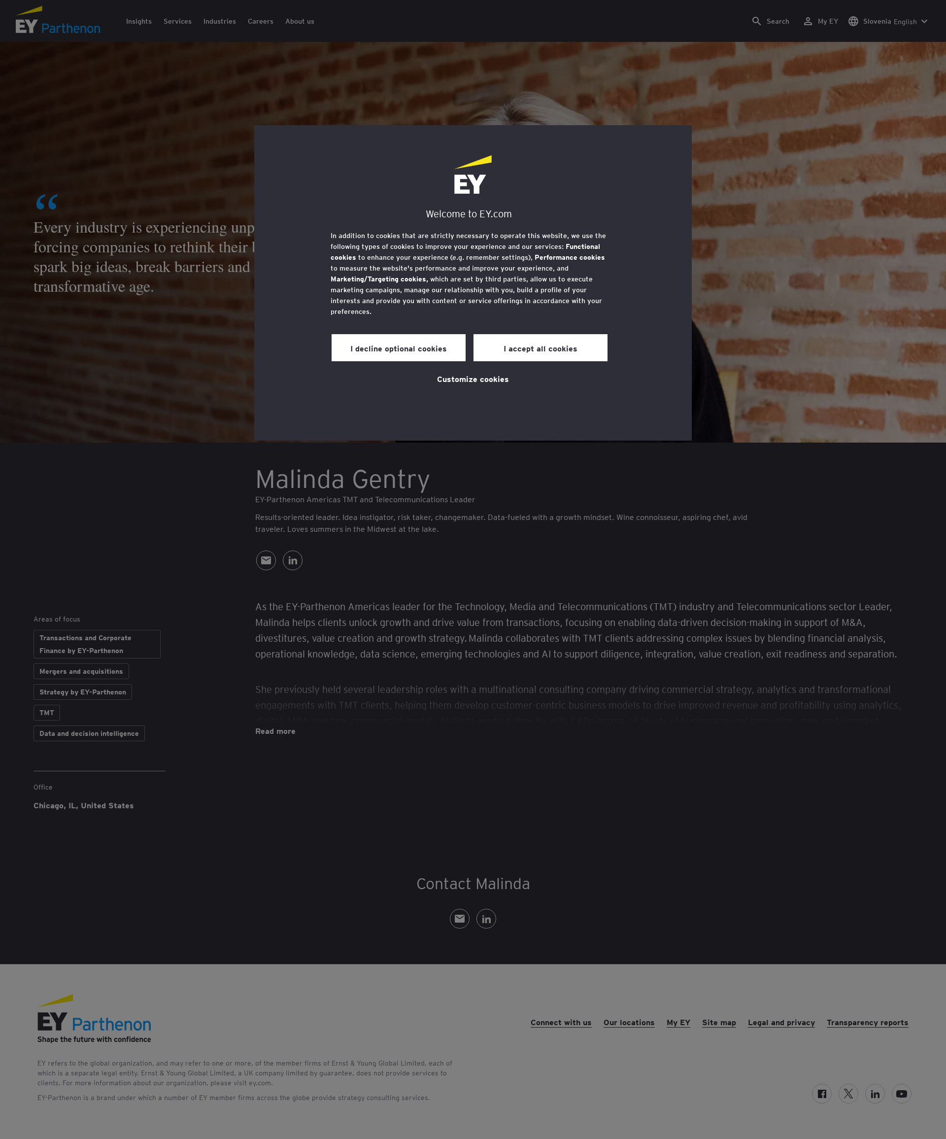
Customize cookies (473, 378)
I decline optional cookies (398, 348)
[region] (473, 283)
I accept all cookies (540, 348)
